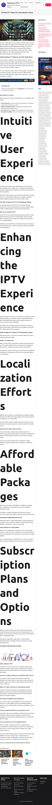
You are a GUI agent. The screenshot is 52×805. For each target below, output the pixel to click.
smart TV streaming (42, 156)
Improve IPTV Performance (43, 102)
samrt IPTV (41, 153)
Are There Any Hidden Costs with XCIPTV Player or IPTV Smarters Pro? (44, 35)
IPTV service (41, 120)
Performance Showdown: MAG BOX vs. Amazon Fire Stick (44, 46)
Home (21, 2)
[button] (27, 3)
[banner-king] (17, 80)
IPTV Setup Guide (47, 123)
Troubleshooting (24, 6)
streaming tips (41, 161)
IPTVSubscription (42, 138)
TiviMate (47, 161)
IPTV (26, 2)
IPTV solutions (47, 125)
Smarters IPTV (13, 3)
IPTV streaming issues (42, 133)
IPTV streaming (41, 128)
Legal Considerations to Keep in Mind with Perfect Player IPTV (29, 762)
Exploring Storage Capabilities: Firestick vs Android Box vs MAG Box (44, 29)
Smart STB (46, 153)
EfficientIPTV (46, 97)
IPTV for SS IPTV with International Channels (43, 40)
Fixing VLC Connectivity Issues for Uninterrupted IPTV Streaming (15, 742)
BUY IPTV (48, 4)
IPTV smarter (41, 125)
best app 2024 (48, 92)
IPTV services (47, 120)
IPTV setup (41, 123)
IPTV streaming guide (42, 130)
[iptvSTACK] (45, 71)
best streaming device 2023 (43, 95)
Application (38, 2)
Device (31, 2)
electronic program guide (43, 100)
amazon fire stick (41, 92)
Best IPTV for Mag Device (6, 787)
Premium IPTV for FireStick (6, 783)
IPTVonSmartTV (47, 115)
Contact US (42, 783)
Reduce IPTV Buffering (42, 151)
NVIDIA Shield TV (42, 148)
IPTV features (47, 110)
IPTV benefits (47, 105)
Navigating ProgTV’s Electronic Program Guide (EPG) (17, 762)
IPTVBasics (41, 105)
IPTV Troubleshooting (42, 143)
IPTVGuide (40, 115)
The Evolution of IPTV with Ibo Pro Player (44, 24)
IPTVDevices (41, 110)
